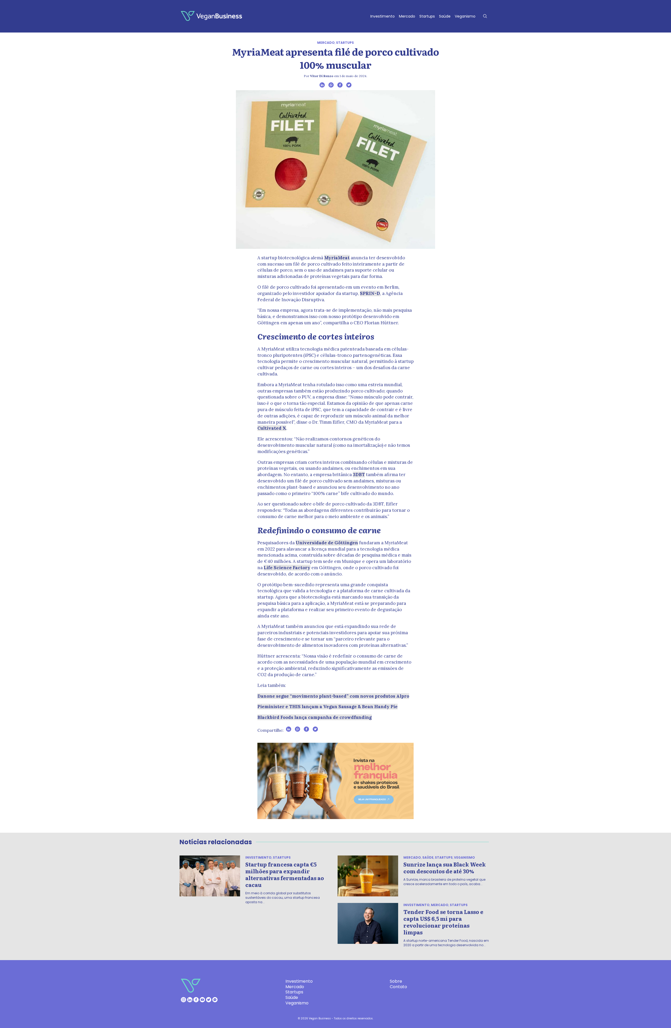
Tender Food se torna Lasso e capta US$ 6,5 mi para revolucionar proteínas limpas (443, 922)
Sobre (396, 981)
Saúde (445, 16)
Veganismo (465, 16)
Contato (398, 987)
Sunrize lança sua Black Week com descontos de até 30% (444, 867)
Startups (427, 16)
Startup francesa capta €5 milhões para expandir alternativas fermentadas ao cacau (284, 874)
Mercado (407, 16)
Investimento (382, 16)
